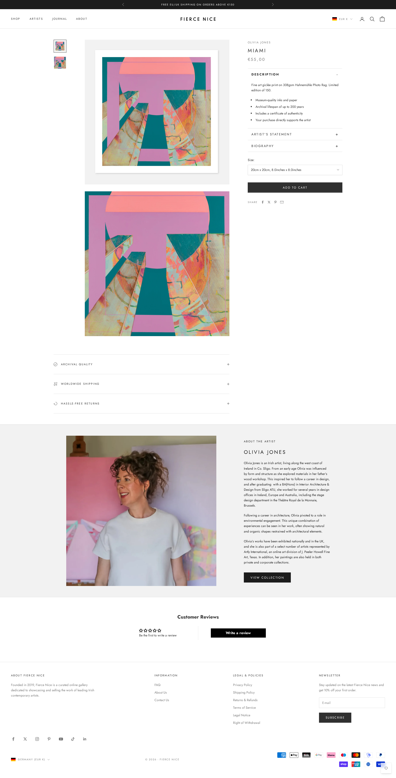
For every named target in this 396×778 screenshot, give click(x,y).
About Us (160, 692)
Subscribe (335, 717)
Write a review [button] (238, 633)
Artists (36, 19)
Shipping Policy (244, 692)
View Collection (267, 577)
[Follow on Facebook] (13, 739)
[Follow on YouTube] (61, 739)
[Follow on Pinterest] (49, 739)
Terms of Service (244, 707)
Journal (59, 19)
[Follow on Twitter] (25, 739)
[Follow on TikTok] (73, 739)
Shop (15, 19)
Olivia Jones (259, 42)
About (81, 19)
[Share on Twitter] (269, 202)
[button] (295, 74)
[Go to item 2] (60, 62)
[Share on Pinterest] (275, 202)
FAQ (157, 685)
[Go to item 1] (60, 46)
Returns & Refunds (245, 700)
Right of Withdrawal (246, 722)
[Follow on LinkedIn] (84, 739)
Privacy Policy (242, 685)
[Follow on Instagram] (37, 739)
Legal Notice (241, 715)
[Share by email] (282, 202)
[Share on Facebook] (262, 202)
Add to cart (295, 187)
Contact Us (161, 700)
